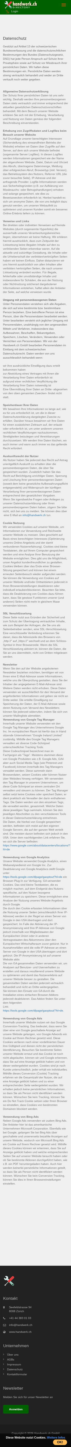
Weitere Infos (56, 1437)
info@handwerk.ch (34, 515)
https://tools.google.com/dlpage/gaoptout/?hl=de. (33, 1010)
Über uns (13, 1354)
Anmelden (16, 1409)
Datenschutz (15, 1369)
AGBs (10, 1359)
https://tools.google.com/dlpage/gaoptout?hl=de (32, 876)
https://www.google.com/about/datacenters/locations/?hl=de (36, 847)
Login (14, 11)
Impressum (14, 1364)
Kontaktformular (17, 1374)
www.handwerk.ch (20, 1331)
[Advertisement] (35, 1219)
